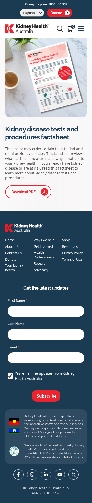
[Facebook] (18, 474)
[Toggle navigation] (81, 28)
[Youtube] (60, 474)
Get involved (43, 246)
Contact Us (13, 253)
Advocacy (41, 270)
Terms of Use (72, 259)
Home (10, 240)
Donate (56, 13)
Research (41, 263)
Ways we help (44, 240)
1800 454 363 (57, 4)
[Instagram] (32, 474)
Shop (66, 240)
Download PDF (24, 192)
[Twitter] (73, 474)
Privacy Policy (72, 253)
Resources (70, 246)
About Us (12, 246)
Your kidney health (14, 267)
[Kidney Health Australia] (27, 28)
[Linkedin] (46, 474)
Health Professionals (44, 254)
